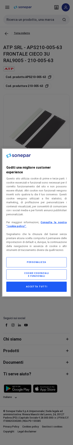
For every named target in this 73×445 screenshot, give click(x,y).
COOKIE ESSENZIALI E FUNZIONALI (36, 274)
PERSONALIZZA (36, 262)
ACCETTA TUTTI (36, 286)
